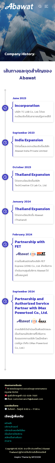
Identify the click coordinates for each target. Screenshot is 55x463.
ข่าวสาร (8, 441)
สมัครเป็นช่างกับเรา (13, 437)
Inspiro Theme (21, 457)
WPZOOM (36, 457)
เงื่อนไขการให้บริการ (13, 434)
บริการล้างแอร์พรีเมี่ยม (15, 430)
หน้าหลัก (8, 423)
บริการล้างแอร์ (11, 426)
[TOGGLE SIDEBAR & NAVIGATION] (47, 6)
